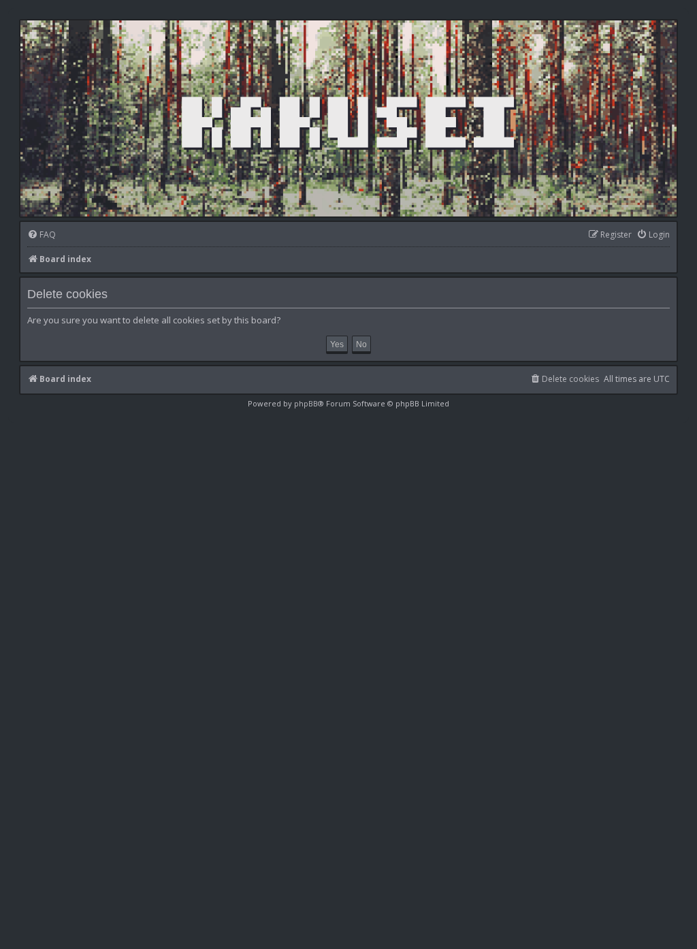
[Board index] (348, 118)
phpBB (306, 403)
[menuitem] (41, 235)
